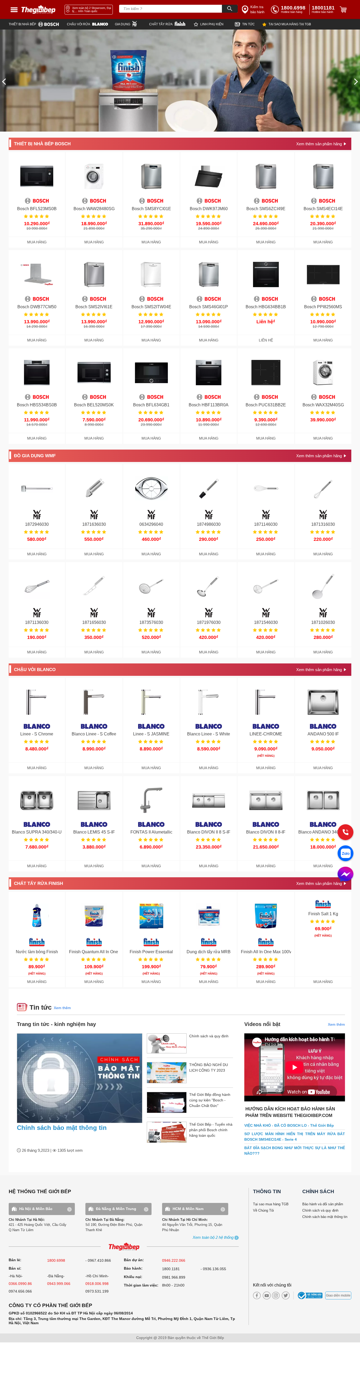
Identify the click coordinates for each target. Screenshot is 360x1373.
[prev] (4, 81)
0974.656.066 (20, 1291)
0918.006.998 (97, 1284)
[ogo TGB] (124, 1247)
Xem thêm (62, 1008)
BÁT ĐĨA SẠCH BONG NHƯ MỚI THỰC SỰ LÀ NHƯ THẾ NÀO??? (294, 1150)
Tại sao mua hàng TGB (271, 1204)
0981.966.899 (173, 1277)
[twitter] (284, 1295)
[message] (345, 874)
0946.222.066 (173, 1260)
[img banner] (180, 81)
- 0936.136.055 (213, 1269)
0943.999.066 (58, 1284)
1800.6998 (56, 1260)
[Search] (230, 9)
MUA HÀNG (37, 242)
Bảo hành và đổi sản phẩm (322, 1204)
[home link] (38, 9)
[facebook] (257, 1295)
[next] (356, 81)
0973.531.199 (97, 1291)
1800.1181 (171, 1269)
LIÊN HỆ (266, 340)
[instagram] (276, 1295)
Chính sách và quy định (320, 1210)
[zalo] (345, 854)
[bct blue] (311, 1295)
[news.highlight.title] (79, 1078)
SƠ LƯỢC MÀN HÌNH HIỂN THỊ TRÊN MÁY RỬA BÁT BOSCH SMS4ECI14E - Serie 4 (294, 1136)
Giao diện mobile (338, 1295)
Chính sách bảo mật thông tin (62, 1127)
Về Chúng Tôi (263, 1210)
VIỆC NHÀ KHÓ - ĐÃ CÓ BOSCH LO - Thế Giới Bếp (289, 1125)
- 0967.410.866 (98, 1260)
